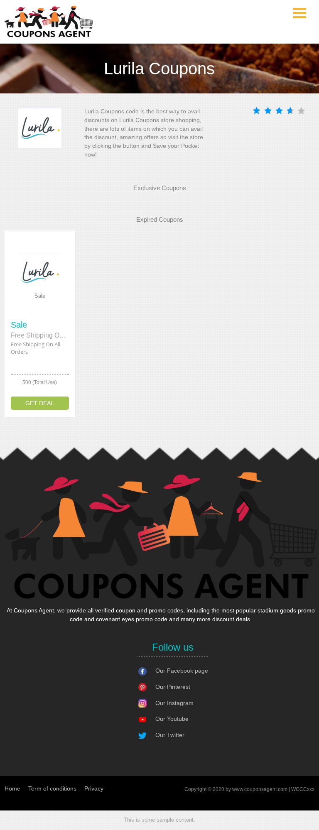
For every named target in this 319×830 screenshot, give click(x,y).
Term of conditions (52, 788)
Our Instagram (174, 703)
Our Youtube (172, 718)
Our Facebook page (181, 670)
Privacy (93, 788)
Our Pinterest (172, 686)
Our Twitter (169, 735)
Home (12, 788)
